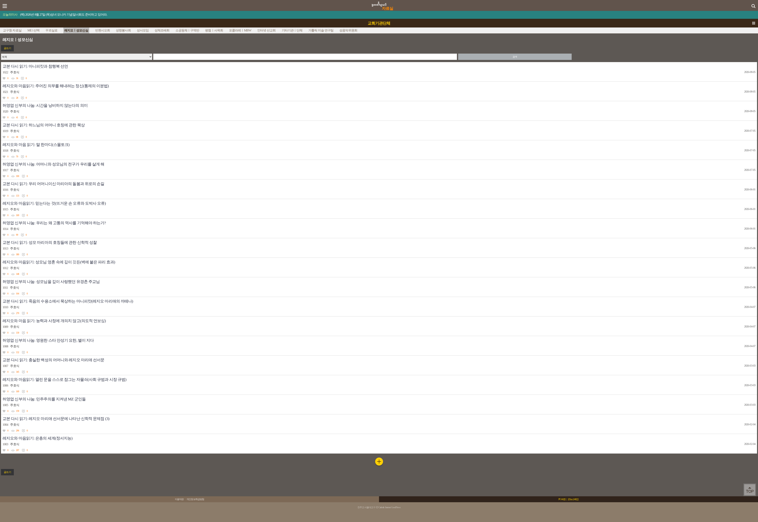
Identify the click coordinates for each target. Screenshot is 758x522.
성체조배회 (162, 30)
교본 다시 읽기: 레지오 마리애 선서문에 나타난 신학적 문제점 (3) (56, 418)
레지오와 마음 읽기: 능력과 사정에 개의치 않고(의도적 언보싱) (54, 321)
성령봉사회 (123, 30)
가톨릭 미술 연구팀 (320, 30)
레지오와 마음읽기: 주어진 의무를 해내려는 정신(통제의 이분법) (56, 86)
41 (17, 117)
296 (17, 430)
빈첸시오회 (102, 30)
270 (17, 313)
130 (17, 332)
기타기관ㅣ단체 (292, 30)
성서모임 (143, 30)
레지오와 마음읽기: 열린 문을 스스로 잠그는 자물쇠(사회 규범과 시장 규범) (64, 379)
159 (17, 411)
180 (17, 254)
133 (17, 195)
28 (17, 97)
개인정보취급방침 (195, 499)
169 (17, 215)
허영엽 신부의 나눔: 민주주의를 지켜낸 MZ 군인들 (44, 399)
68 (17, 137)
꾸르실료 (51, 30)
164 (17, 293)
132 (17, 352)
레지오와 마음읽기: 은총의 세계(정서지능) (37, 438)
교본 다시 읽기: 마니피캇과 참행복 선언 (35, 66)
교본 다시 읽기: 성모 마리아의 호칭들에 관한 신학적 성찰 (50, 242)
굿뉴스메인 (573, 499)
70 (17, 156)
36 (17, 78)
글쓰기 (7, 48)
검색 (515, 56)
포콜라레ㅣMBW (240, 30)
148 (17, 274)
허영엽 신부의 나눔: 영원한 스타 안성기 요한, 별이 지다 (48, 340)
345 (17, 372)
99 (17, 235)
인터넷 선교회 (266, 30)
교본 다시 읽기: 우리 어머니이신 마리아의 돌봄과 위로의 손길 (53, 184)
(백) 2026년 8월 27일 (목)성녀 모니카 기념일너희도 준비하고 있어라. (63, 14)
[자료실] (379, 2)
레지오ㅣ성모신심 (76, 30)
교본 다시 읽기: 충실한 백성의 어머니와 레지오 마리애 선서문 (53, 360)
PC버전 (562, 499)
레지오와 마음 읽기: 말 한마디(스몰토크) (36, 144)
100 (17, 176)
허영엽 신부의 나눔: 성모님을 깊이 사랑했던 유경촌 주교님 (51, 281)
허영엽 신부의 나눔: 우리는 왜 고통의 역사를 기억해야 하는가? (54, 223)
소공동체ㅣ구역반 (187, 30)
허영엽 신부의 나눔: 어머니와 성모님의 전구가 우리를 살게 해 (53, 164)
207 (17, 450)
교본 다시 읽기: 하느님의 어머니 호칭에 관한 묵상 (44, 125)
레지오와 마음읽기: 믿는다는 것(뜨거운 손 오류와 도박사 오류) (54, 203)
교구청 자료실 (12, 30)
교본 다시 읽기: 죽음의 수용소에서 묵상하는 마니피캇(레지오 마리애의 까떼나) (68, 301)
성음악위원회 (348, 30)
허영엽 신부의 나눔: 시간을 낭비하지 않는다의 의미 (45, 105)
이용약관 (179, 499)
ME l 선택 (33, 30)
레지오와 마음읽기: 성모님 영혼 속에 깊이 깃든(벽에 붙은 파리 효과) (59, 262)
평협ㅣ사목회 (214, 30)
